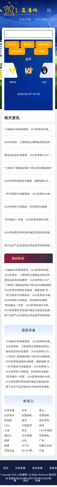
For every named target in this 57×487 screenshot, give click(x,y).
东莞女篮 (9, 450)
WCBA (25, 445)
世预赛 (8, 420)
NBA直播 (41, 19)
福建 (6, 445)
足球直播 (20, 468)
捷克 (24, 420)
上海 (6, 430)
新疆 (6, 440)
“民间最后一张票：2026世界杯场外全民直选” (29, 219)
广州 (41, 440)
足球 (24, 410)
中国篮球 (27, 425)
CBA (7, 425)
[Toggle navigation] (49, 10)
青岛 (24, 430)
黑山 (41, 410)
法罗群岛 (9, 415)
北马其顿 (27, 435)
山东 (24, 440)
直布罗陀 (44, 420)
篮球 (41, 425)
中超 (41, 450)
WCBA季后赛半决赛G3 (35, 450)
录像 (37, 480)
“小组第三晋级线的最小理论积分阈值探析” (28, 168)
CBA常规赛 (45, 430)
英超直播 (25, 19)
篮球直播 (37, 468)
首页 (5, 468)
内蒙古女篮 (45, 445)
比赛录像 (9, 410)
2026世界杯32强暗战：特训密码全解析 (25, 206)
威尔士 (8, 435)
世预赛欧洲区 (29, 415)
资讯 (25, 480)
